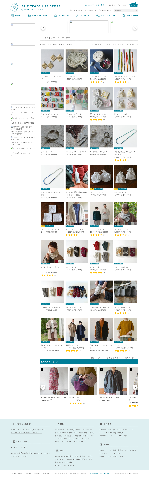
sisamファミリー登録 (96, 5)
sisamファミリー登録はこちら (111, 456)
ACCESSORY (64, 15)
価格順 (61, 44)
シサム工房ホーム (17, 474)
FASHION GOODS (39, 15)
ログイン (133, 5)
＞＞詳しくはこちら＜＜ (65, 465)
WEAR (18, 15)
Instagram (105, 474)
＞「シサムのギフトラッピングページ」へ (26, 432)
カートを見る (106, 10)
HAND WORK (132, 15)
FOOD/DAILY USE (108, 15)
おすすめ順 (52, 44)
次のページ (131, 44)
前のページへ (96, 358)
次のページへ (130, 358)
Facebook (95, 474)
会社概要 (28, 474)
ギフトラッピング (24, 429)
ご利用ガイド (77, 10)
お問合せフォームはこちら (110, 429)
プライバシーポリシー (60, 474)
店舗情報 (37, 474)
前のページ (99, 44)
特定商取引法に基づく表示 (78, 474)
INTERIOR (85, 15)
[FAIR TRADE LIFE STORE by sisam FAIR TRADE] (36, 7)
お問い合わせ (92, 10)
